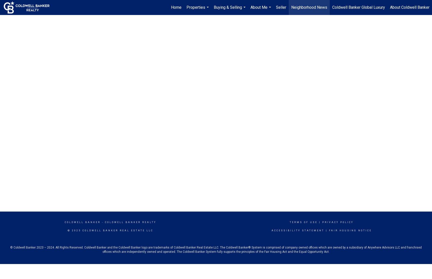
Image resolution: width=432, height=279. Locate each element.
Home (176, 7)
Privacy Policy (338, 222)
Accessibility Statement (298, 230)
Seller (281, 7)
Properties (198, 10)
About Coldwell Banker (410, 7)
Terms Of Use (304, 222)
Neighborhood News (309, 7)
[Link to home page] (29, 7)
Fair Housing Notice (350, 230)
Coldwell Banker (82, 222)
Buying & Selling (230, 10)
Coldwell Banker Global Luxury (358, 7)
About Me (261, 10)
